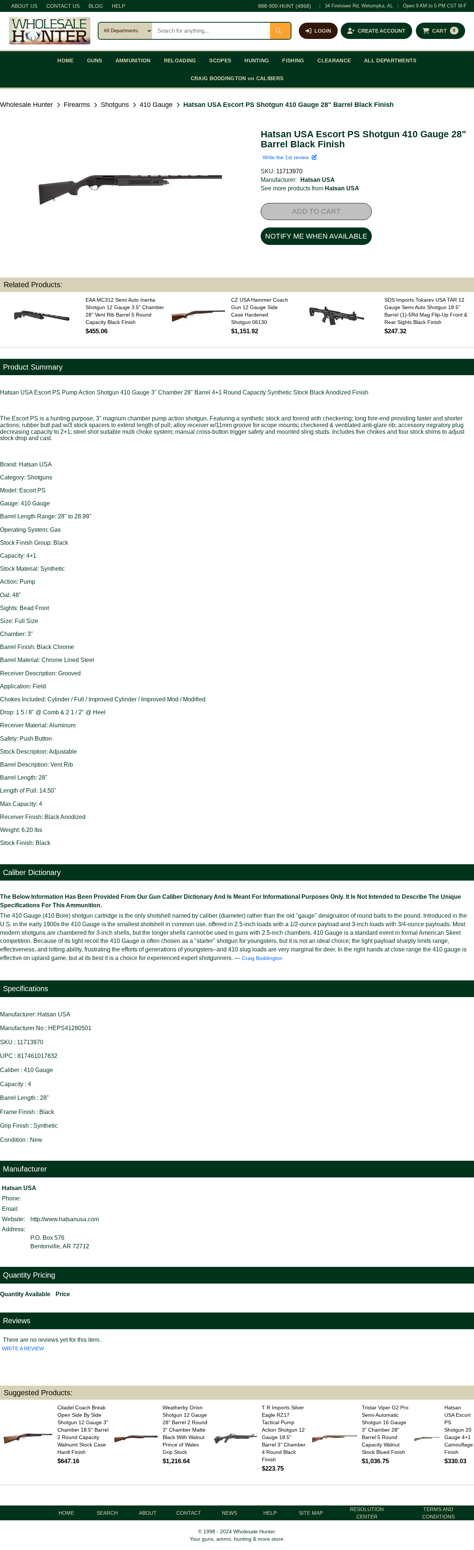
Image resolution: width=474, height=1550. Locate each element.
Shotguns (115, 104)
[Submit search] (280, 31)
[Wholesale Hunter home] (49, 31)
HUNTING (256, 60)
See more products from (310, 188)
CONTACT (188, 1513)
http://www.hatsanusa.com (64, 1219)
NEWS (229, 1513)
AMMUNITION (133, 60)
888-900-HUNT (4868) (284, 6)
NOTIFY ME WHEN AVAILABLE (316, 236)
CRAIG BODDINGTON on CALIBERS (237, 78)
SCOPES (220, 60)
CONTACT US (63, 6)
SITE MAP (311, 1513)
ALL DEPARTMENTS (390, 60)
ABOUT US (24, 6)
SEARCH (107, 1513)
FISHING (293, 60)
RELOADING (180, 60)
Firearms (77, 104)
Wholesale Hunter (26, 104)
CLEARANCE (334, 60)
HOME (65, 60)
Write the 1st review (287, 157)
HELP (118, 6)
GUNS (94, 60)
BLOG (96, 6)
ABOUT (148, 1513)
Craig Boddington (262, 958)
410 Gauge (156, 104)
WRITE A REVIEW (23, 1348)
